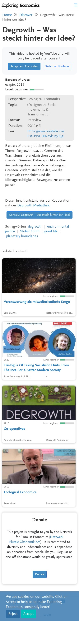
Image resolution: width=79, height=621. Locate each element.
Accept (28, 614)
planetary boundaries (22, 236)
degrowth (35, 227)
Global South (30, 231)
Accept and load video (24, 66)
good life (51, 231)
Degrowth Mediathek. (33, 205)
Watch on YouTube (57, 66)
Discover (25, 15)
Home (7, 15)
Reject (12, 614)
